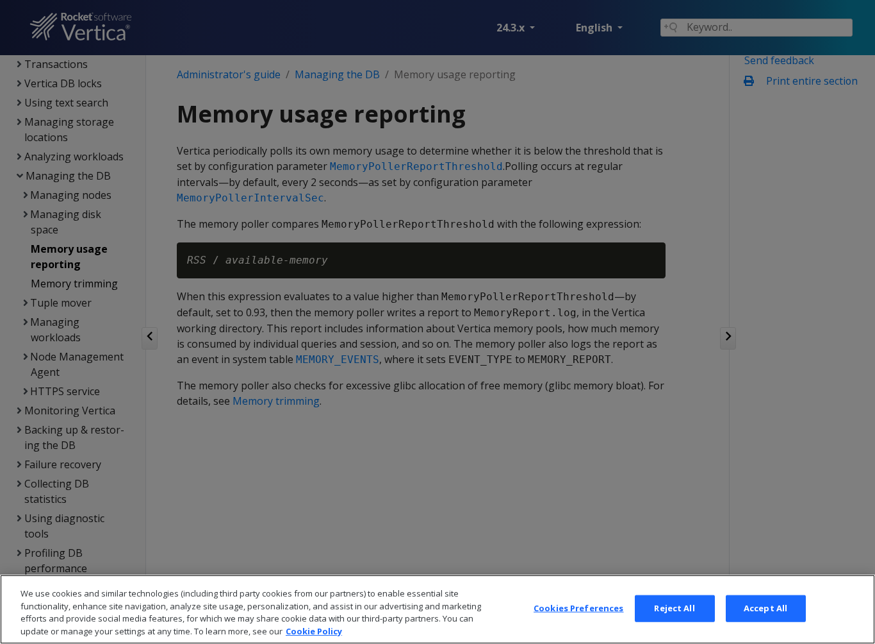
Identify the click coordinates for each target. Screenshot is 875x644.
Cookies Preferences (578, 608)
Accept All (765, 608)
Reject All (674, 608)
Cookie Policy (314, 630)
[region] (437, 609)
